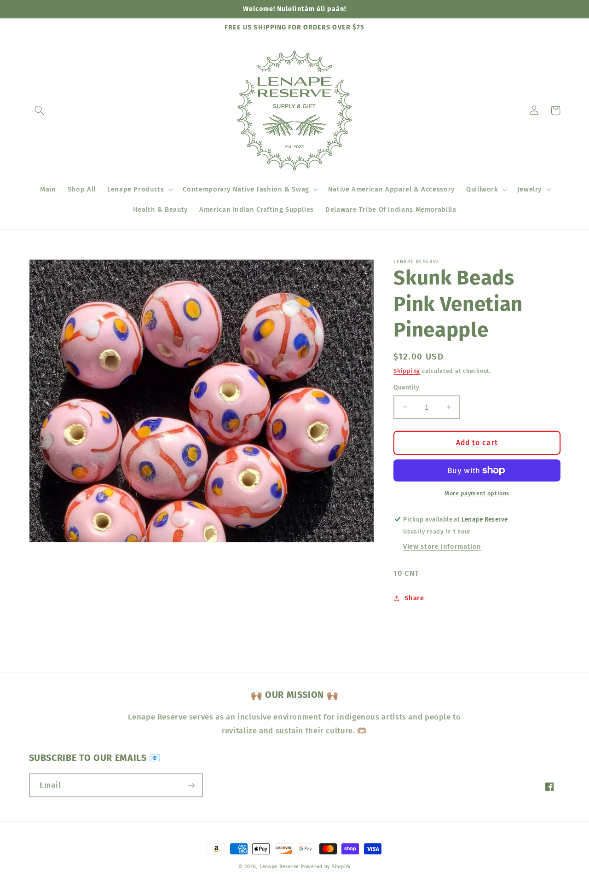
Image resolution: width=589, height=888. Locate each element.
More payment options (477, 492)
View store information (442, 546)
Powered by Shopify (326, 867)
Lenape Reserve (279, 867)
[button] (39, 110)
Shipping (406, 370)
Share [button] (414, 597)
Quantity (406, 387)
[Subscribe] (191, 785)
